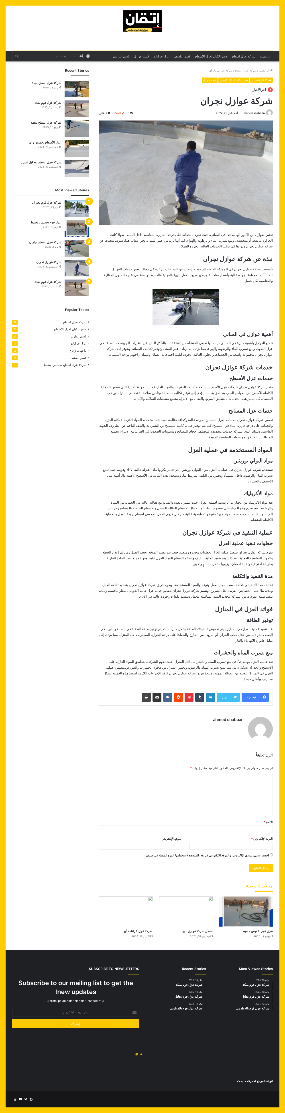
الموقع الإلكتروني (172, 838)
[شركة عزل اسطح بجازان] (77, 248)
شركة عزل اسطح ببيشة (46, 122)
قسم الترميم (121, 56)
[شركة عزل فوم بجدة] (77, 108)
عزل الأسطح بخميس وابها (44, 142)
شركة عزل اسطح (243, 56)
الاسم (268, 822)
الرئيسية (265, 56)
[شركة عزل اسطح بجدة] (77, 89)
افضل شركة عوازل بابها (197, 931)
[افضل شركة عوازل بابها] (186, 912)
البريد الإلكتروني (262, 838)
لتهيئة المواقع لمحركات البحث (255, 1081)
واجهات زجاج (77, 350)
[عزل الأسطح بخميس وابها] (77, 148)
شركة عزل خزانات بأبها (138, 931)
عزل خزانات (161, 56)
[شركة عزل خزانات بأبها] (126, 912)
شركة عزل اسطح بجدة (46, 83)
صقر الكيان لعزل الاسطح (211, 56)
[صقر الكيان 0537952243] (142, 21)
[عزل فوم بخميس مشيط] (246, 912)
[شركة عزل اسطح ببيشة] (77, 128)
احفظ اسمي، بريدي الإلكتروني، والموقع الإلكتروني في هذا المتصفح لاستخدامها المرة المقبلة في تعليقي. (207, 855)
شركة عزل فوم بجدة (48, 102)
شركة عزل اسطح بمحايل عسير (41, 162)
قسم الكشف (182, 56)
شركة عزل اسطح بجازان (45, 242)
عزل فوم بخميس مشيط (257, 931)
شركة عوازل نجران (48, 262)
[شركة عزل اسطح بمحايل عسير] (77, 168)
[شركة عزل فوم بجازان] (77, 208)
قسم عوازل (141, 56)
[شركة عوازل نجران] (77, 268)
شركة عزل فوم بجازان (46, 202)
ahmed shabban (254, 113)
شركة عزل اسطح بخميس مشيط (64, 365)
